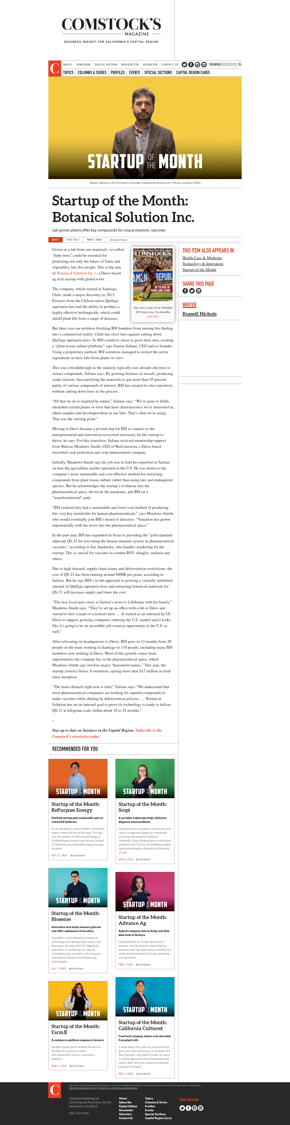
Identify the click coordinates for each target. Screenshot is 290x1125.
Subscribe (84, 64)
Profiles (118, 72)
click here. (153, 316)
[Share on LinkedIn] (198, 291)
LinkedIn (204, 65)
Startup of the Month (199, 269)
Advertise (150, 64)
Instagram (197, 65)
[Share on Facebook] (185, 291)
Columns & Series (92, 72)
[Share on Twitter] (192, 291)
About (68, 64)
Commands (3, 1122)
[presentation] (54, 68)
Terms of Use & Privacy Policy (83, 1088)
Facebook (191, 65)
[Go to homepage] (111, 30)
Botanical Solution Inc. (75, 273)
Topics (68, 72)
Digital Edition (106, 64)
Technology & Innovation (202, 263)
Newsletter (130, 64)
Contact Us (170, 64)
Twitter (184, 65)
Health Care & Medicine (202, 257)
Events (134, 72)
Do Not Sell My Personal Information (118, 1088)
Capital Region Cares (193, 72)
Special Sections (158, 72)
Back (55, 239)
